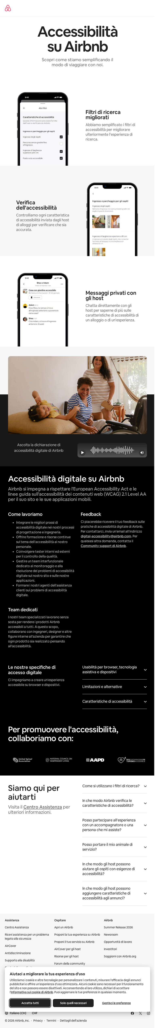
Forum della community (69, 963)
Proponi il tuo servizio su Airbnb (74, 942)
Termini (51, 1020)
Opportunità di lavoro (118, 942)
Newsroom (111, 934)
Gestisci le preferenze (116, 1003)
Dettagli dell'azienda (73, 1020)
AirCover (10, 946)
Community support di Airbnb (103, 546)
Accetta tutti (30, 1003)
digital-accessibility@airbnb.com (106, 536)
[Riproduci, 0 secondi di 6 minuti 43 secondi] (82, 452)
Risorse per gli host (66, 956)
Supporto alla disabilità (20, 960)
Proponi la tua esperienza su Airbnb (77, 934)
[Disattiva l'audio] (142, 452)
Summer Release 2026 (118, 927)
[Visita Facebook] (132, 1013)
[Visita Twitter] (140, 1013)
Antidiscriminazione (18, 953)
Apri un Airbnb (63, 927)
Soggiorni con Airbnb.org (120, 956)
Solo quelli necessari (73, 1003)
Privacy (38, 1020)
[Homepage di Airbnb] (8, 8)
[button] (114, 671)
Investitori (110, 949)
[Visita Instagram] (148, 1013)
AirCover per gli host (67, 949)
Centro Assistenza (42, 807)
